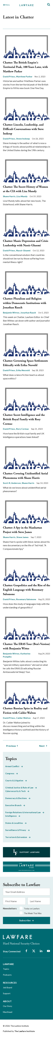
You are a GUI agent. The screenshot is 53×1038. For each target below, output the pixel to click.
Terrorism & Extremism (17, 837)
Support (6, 993)
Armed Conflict (13, 766)
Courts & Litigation (15, 780)
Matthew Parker (24, 76)
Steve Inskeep (23, 138)
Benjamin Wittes (11, 312)
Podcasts (7, 975)
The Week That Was (33, 913)
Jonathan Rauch (28, 312)
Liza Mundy (21, 196)
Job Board (7, 987)
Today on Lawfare (31, 908)
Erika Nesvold (23, 370)
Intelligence (11, 816)
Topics (6, 969)
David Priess (9, 76)
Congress (10, 773)
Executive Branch (14, 805)
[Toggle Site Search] (48, 4)
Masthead (7, 1012)
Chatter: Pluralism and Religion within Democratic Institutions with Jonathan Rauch (24, 303)
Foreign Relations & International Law (23, 812)
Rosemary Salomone (26, 599)
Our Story (7, 1006)
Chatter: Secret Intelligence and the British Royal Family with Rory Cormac (24, 419)
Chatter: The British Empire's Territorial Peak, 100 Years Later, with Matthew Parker (25, 67)
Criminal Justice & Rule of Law (20, 787)
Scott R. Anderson (12, 483)
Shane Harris (9, 196)
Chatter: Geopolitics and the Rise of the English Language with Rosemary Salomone (26, 590)
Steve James (22, 537)
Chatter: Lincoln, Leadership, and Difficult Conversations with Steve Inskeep (23, 129)
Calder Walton (23, 718)
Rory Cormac (22, 429)
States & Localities (15, 823)
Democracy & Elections (17, 798)
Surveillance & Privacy (16, 830)
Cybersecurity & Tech (16, 791)
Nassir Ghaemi (23, 250)
